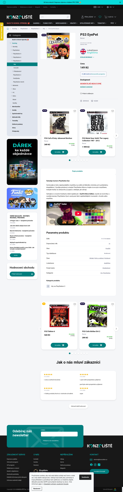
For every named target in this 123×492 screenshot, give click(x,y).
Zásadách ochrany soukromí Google (56, 484)
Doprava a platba (12, 7)
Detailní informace (86, 57)
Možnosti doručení (86, 87)
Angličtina (107, 263)
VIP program (10, 465)
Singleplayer (106, 268)
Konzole (16, 68)
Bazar (14, 99)
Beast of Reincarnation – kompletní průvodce (21, 236)
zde (40, 484)
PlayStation (16, 50)
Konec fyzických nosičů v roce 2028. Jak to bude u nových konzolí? (22, 248)
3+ (109, 243)
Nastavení (36, 489)
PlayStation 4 (17, 57)
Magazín (37, 7)
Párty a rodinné (99, 258)
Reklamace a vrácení (26, 7)
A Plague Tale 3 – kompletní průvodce (21, 220)
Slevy (14, 128)
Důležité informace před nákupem (17, 477)
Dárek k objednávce (12, 471)
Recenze (36, 465)
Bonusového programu (98, 74)
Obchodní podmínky (13, 474)
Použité (108, 248)
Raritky (15, 103)
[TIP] (59, 316)
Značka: (83, 44)
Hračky (14, 110)
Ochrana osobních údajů (14, 480)
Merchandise (16, 106)
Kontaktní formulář (99, 471)
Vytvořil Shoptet (108, 489)
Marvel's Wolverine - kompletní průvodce (22, 231)
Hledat (68, 17)
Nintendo (15, 85)
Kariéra (45, 7)
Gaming (14, 43)
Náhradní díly (16, 117)
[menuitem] (19, 23)
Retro (14, 96)
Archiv (16, 255)
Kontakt (36, 459)
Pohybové (107, 258)
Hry (15, 64)
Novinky (15, 46)
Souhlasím (85, 477)
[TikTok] (99, 464)
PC (13, 92)
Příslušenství (17, 71)
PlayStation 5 (17, 53)
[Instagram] (95, 464)
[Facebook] (91, 464)
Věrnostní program (12, 462)
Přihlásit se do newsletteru (51, 440)
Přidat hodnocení (17, 274)
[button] (69, 160)
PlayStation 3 (17, 61)
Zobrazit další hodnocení (78, 406)
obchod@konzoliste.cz (100, 459)
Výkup (62, 459)
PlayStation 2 (17, 75)
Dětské (92, 258)
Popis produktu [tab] (77, 171)
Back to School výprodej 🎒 (20, 39)
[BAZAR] (59, 122)
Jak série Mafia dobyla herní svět (20, 225)
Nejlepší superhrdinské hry (18, 242)
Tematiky (15, 120)
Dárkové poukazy (17, 124)
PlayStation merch (18, 82)
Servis (62, 462)
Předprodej (15, 131)
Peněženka (16, 78)
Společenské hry (17, 113)
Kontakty (53, 7)
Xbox (14, 89)
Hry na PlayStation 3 (58, 286)
